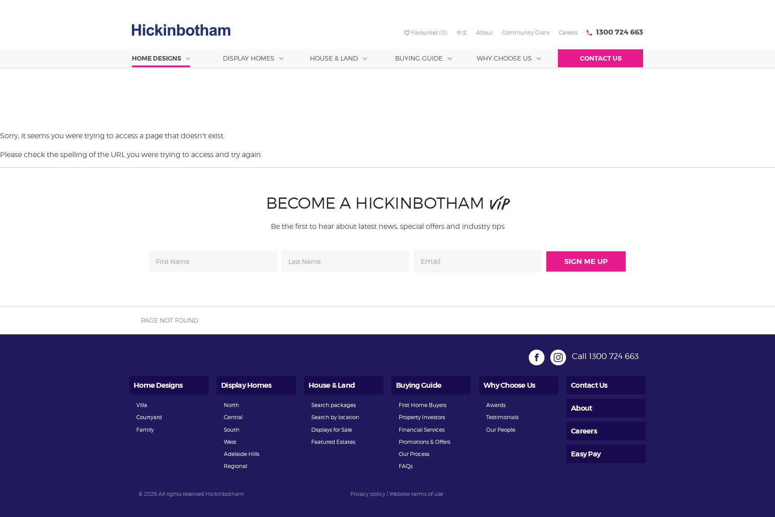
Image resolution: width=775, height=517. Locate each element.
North (231, 405)
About (484, 32)
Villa (141, 405)
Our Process (414, 454)
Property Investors (422, 417)
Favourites (429, 32)
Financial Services (421, 429)
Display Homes (248, 58)
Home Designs (156, 58)
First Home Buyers (422, 405)
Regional (235, 466)
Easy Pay (586, 454)
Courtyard (149, 417)
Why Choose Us (504, 58)
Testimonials (502, 417)
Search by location (335, 417)
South (231, 429)
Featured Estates (333, 441)
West (230, 441)
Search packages (333, 405)
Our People (500, 429)
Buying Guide (419, 58)
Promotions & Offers (424, 441)
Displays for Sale (331, 429)
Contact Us (601, 58)
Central (233, 417)
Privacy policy (367, 494)
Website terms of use (416, 494)
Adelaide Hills (241, 454)
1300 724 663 (619, 32)
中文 (462, 32)
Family (145, 429)
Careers (568, 32)
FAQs (406, 466)
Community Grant (526, 32)
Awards (495, 405)
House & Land (334, 58)
